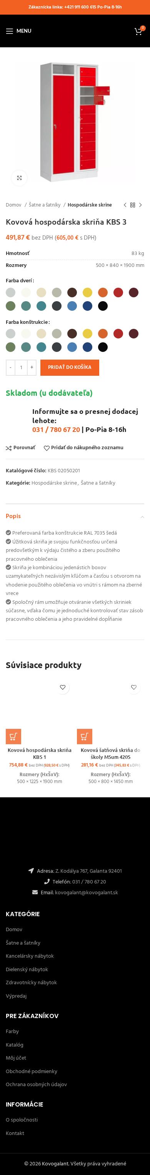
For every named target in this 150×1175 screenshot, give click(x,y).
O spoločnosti (22, 1120)
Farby (12, 1031)
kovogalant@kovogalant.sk (86, 892)
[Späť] (125, 205)
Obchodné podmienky (31, 1071)
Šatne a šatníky (45, 205)
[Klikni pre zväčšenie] (19, 178)
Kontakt (15, 1133)
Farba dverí (19, 281)
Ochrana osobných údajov (36, 1084)
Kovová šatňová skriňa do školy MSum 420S (110, 753)
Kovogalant (55, 1164)
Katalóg (14, 1045)
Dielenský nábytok (27, 969)
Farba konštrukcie (27, 322)
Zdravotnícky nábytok (31, 982)
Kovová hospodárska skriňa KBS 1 (40, 753)
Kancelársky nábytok (30, 956)
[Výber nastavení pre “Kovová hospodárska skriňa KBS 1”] (13, 736)
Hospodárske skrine (90, 205)
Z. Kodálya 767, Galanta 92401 (88, 871)
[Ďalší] (140, 205)
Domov (14, 205)
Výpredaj (16, 996)
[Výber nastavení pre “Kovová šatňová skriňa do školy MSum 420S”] (84, 736)
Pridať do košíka (70, 367)
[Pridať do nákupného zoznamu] (62, 687)
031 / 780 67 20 (56, 429)
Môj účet (16, 1058)
